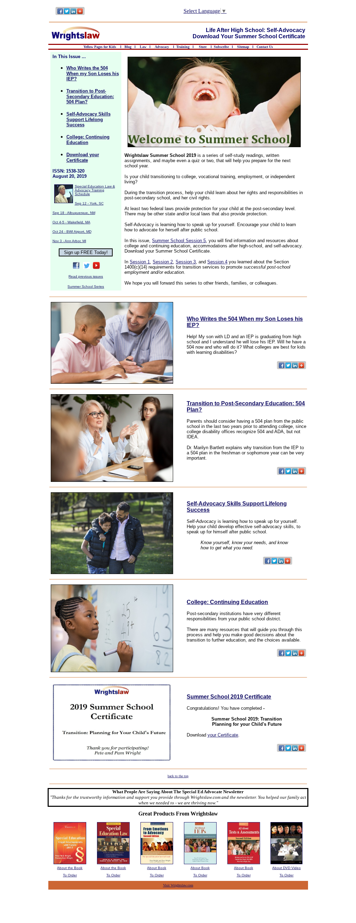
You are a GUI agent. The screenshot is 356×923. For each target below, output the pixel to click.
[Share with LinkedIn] (73, 14)
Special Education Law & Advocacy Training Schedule (95, 190)
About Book (156, 868)
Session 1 (140, 261)
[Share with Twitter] (67, 14)
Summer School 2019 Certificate (229, 697)
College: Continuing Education (88, 139)
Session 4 (217, 261)
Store (203, 47)
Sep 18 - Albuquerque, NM (73, 213)
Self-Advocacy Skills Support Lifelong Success (88, 119)
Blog (127, 47)
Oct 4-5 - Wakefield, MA (71, 222)
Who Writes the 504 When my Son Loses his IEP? (92, 73)
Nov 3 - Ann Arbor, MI (69, 241)
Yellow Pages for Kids (100, 47)
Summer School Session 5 (179, 240)
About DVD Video (286, 868)
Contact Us (265, 47)
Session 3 (186, 261)
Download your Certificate (82, 157)
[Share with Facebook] (60, 14)
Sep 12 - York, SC (89, 203)
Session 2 (163, 261)
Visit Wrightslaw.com (178, 885)
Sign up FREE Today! (86, 252)
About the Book (69, 868)
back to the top (178, 776)
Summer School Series (85, 286)
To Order (70, 875)
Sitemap (243, 47)
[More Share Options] (80, 14)
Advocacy (162, 47)
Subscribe (221, 47)
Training (182, 47)
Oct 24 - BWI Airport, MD (71, 231)
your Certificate (223, 735)
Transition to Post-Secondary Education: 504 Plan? (90, 96)
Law (143, 47)
